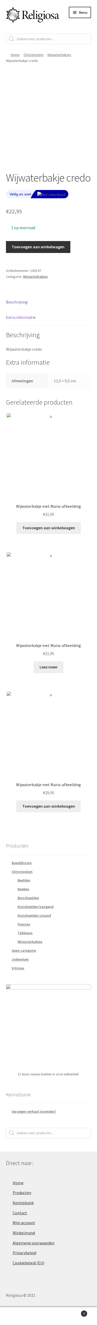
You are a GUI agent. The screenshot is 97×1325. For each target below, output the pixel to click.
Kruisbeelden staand (34, 915)
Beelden (24, 880)
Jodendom (20, 959)
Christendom (33, 54)
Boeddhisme (22, 863)
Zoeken (48, 1316)
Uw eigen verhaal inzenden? (34, 1111)
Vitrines (18, 968)
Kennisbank (23, 1202)
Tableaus (25, 933)
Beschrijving (17, 302)
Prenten (24, 924)
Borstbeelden (28, 898)
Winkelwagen (75, 1311)
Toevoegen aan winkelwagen (38, 246)
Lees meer (49, 666)
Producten (22, 1192)
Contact (20, 1212)
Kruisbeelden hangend (36, 906)
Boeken (23, 889)
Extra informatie (21, 317)
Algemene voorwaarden (34, 1242)
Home (15, 54)
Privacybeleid (24, 1252)
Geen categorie (24, 950)
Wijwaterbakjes (59, 54)
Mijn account (24, 1222)
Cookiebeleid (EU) (28, 1262)
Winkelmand (24, 1232)
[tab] (48, 302)
